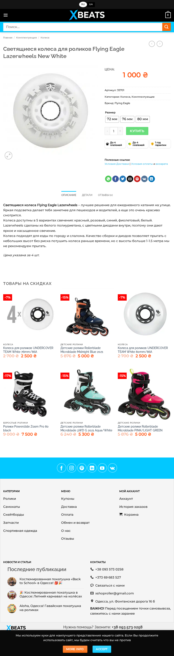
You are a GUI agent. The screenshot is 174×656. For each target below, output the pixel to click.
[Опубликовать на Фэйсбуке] (115, 179)
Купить (137, 131)
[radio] (112, 119)
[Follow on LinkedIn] (92, 468)
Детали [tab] (87, 195)
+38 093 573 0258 (127, 627)
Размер (110, 112)
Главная (8, 37)
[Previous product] (160, 44)
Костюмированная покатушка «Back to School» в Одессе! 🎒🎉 (50, 581)
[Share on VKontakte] (144, 179)
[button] (5, 15)
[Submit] (166, 27)
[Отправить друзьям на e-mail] (130, 179)
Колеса (45, 37)
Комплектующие (26, 37)
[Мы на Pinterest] (82, 468)
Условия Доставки (117, 163)
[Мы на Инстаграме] (71, 468)
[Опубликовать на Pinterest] (137, 179)
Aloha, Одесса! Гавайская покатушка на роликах (50, 608)
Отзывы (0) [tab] (105, 195)
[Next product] (152, 44)
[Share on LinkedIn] (151, 179)
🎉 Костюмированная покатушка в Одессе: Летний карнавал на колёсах (51, 594)
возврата (162, 163)
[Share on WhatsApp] (108, 179)
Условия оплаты (142, 163)
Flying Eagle (122, 103)
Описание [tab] (68, 195)
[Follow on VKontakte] (112, 468)
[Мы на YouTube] (102, 468)
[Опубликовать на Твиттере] (122, 179)
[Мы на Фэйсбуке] (61, 468)
